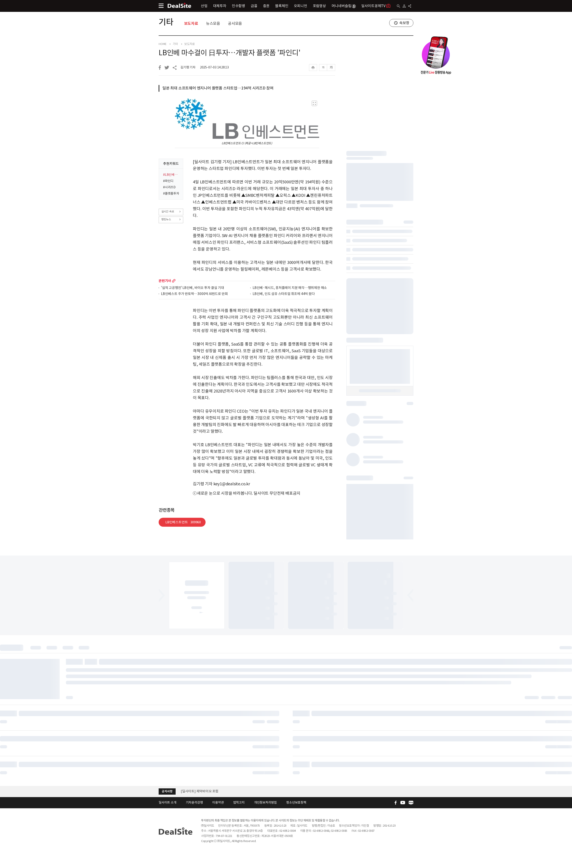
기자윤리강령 (194, 802)
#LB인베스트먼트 (171, 174)
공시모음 (235, 23)
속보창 (404, 23)
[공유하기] (409, 6)
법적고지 (239, 802)
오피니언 (300, 6)
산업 (204, 6)
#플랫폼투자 (171, 193)
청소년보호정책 (296, 802)
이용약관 (218, 802)
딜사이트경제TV (373, 6)
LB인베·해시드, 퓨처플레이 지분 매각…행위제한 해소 (290, 288)
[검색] (398, 6)
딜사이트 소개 (168, 802)
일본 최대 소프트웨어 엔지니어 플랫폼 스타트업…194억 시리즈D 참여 (217, 88)
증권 (266, 6)
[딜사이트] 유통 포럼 (195, 791)
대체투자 (219, 6)
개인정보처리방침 (265, 802)
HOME (162, 44)
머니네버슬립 (341, 6)
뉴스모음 (213, 23)
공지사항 (167, 791)
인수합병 (238, 6)
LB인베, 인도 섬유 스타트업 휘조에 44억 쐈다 (284, 294)
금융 (254, 6)
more (173, 280)
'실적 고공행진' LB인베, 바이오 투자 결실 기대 (192, 288)
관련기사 (165, 280)
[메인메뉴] (161, 6)
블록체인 (281, 6)
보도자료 (191, 23)
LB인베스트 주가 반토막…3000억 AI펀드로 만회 (194, 294)
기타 (166, 22)
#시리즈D (169, 187)
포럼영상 (319, 6)
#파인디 (168, 180)
